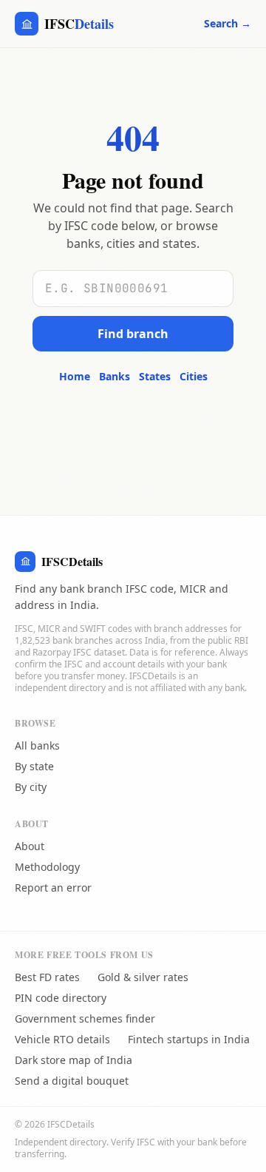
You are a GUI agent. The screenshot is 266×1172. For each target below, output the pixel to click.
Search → (227, 23)
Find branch (133, 334)
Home (74, 376)
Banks (114, 376)
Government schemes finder (85, 1018)
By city (31, 787)
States (155, 376)
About (29, 846)
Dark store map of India (73, 1060)
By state (34, 766)
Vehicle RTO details (62, 1039)
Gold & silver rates (143, 977)
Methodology (47, 867)
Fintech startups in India (189, 1039)
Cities (194, 376)
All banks (37, 745)
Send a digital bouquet (72, 1081)
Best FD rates (47, 977)
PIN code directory (60, 998)
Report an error (53, 887)
